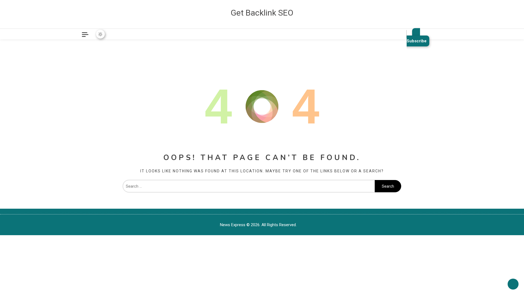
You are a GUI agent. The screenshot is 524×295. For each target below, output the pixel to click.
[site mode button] (100, 34)
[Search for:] (249, 186)
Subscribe (417, 41)
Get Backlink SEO (262, 12)
